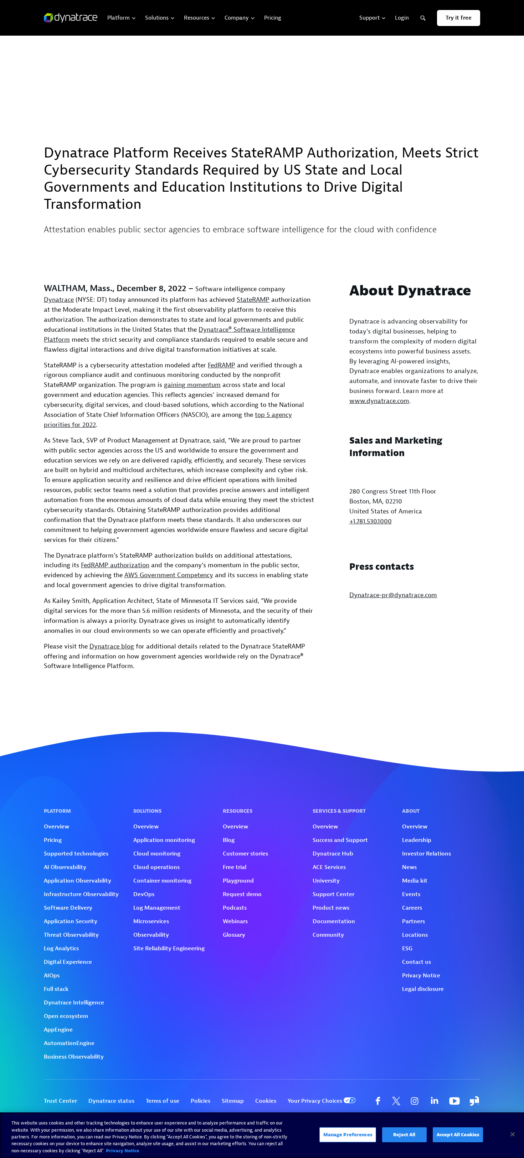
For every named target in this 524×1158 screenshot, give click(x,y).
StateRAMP (253, 300)
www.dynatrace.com (379, 401)
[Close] (512, 1134)
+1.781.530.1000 (370, 521)
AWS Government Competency (168, 575)
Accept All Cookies (458, 1135)
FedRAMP (221, 365)
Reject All (404, 1135)
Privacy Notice (122, 1151)
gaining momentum (192, 385)
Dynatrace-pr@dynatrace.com (393, 595)
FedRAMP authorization (115, 565)
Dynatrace (59, 300)
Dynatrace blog (111, 646)
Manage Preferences (347, 1135)
